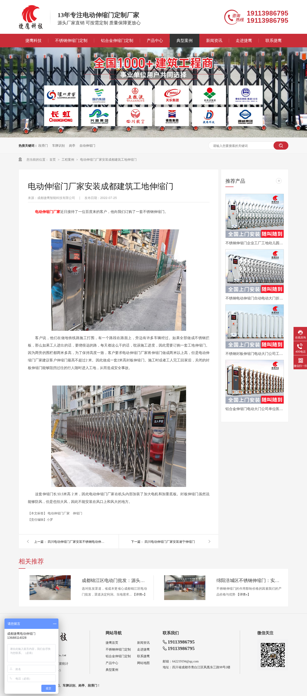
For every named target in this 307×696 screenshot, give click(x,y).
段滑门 (43, 145)
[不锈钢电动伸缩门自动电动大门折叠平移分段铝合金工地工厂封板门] (255, 271)
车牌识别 (58, 145)
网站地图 (143, 663)
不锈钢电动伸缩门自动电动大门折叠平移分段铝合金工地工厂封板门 (254, 298)
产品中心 (155, 40)
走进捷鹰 (244, 40)
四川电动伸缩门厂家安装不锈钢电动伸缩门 (77, 541)
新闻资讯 (214, 40)
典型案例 (184, 40)
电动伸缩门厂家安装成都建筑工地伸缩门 (108, 159)
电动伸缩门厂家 (59, 513)
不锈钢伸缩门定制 (71, 40)
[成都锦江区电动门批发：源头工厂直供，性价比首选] (50, 587)
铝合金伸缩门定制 (117, 40)
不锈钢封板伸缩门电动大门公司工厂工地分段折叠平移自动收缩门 (254, 353)
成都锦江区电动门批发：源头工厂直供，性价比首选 (114, 580)
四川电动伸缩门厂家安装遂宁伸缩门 (170, 541)
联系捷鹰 (273, 40)
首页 (53, 159)
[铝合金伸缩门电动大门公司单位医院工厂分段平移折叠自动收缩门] (255, 382)
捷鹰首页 (112, 642)
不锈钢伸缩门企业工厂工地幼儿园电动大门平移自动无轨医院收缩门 (254, 242)
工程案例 (68, 159)
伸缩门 (77, 513)
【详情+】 (140, 594)
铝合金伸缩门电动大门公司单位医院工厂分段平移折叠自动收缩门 (254, 408)
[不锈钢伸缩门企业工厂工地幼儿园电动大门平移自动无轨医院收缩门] (255, 216)
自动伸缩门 (87, 145)
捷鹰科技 (33, 40)
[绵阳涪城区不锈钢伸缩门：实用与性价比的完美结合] (184, 587)
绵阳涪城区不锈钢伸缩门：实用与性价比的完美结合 (249, 580)
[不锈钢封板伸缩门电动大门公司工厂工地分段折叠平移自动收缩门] (255, 326)
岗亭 (72, 145)
